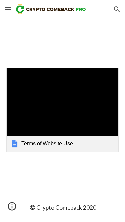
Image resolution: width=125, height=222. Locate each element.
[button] (8, 9)
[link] (62, 110)
